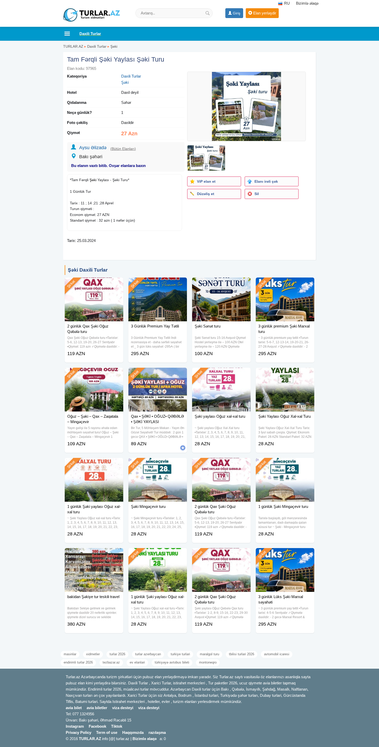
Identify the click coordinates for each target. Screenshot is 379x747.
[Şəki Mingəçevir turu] (157, 464)
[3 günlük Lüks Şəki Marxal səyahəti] (285, 554)
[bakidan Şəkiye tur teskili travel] (94, 554)
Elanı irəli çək (266, 181)
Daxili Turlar (96, 46)
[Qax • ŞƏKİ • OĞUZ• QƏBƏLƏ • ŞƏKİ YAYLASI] (157, 374)
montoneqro (208, 662)
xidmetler (93, 654)
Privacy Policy (78, 732)
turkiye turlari (180, 654)
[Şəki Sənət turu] (221, 284)
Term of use (106, 732)
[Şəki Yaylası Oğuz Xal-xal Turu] (285, 374)
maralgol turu (209, 654)
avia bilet (74, 708)
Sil (256, 194)
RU (286, 3)
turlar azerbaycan (148, 654)
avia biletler (97, 708)
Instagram (75, 726)
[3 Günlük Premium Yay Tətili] (157, 284)
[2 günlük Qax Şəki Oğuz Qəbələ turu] (94, 284)
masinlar (70, 654)
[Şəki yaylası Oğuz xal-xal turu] (221, 374)
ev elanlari (137, 662)
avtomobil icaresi (276, 654)
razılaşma (157, 732)
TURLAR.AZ (73, 46)
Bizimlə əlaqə (307, 3)
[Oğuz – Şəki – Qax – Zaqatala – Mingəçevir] (94, 374)
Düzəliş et (205, 194)
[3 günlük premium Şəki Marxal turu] (285, 284)
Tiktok (116, 726)
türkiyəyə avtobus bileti (172, 662)
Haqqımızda (133, 732)
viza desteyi (122, 708)
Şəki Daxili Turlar (88, 270)
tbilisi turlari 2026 (241, 654)
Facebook (97, 726)
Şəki (113, 46)
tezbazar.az (111, 662)
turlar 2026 (117, 654)
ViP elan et (206, 181)
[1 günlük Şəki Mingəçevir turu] (285, 464)
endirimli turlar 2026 (78, 662)
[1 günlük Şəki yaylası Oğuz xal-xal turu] (94, 464)
